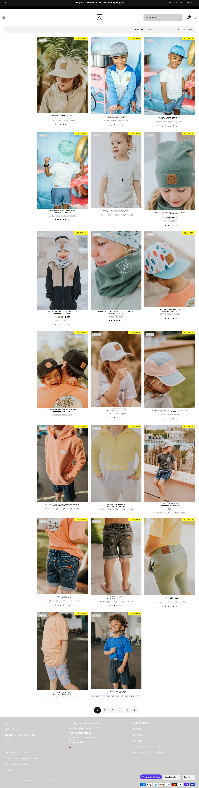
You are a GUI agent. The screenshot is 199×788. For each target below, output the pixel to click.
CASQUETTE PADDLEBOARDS (170, 309)
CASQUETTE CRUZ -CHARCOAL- (116, 116)
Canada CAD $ (174, 3)
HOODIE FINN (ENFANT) (116, 504)
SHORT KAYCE (169, 597)
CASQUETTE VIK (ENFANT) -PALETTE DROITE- (62, 409)
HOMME (137, 735)
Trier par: (139, 29)
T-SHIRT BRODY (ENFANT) (169, 503)
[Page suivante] (134, 710)
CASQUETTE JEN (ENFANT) (116, 409)
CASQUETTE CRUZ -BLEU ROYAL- (170, 117)
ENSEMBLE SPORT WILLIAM (116, 691)
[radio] (52, 120)
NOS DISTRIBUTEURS (15, 764)
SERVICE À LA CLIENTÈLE (147, 746)
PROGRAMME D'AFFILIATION (19, 735)
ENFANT (137, 740)
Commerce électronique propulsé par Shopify (41, 780)
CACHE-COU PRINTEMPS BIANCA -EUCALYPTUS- (116, 311)
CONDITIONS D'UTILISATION (19, 752)
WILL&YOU (15, 780)
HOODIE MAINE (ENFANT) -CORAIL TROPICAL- (62, 504)
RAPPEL (8, 770)
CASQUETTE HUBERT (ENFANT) (62, 115)
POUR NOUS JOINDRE (16, 746)
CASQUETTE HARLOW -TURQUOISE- (62, 210)
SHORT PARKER (116, 597)
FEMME (137, 729)
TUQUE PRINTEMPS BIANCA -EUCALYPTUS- (170, 212)
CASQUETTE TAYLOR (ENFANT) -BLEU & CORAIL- (169, 410)
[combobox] (162, 17)
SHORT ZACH (62, 596)
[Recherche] (178, 18)
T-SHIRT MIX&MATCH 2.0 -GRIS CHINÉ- (116, 210)
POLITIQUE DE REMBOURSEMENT (22, 758)
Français (189, 3)
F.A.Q (6, 740)
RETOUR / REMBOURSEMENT (149, 752)
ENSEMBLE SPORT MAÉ (62, 692)
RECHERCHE (11, 729)
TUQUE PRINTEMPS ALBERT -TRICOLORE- (62, 311)
